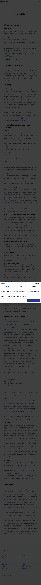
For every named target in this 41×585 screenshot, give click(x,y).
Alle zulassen (33, 300)
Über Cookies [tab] (34, 286)
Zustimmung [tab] (7, 286)
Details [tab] (20, 286)
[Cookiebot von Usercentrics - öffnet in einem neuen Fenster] (35, 283)
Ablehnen (20, 300)
